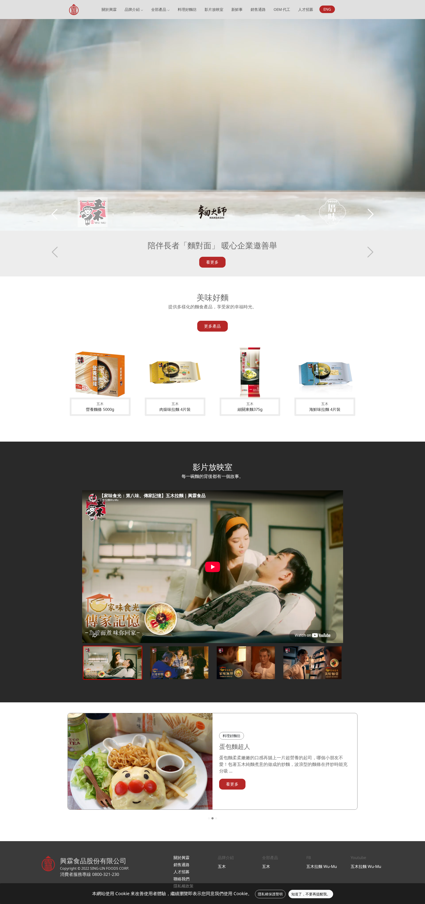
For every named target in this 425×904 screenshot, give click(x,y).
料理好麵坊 (187, 9)
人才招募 (305, 9)
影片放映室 (214, 9)
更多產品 (212, 326)
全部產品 (159, 9)
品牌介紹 (133, 9)
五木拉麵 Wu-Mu (321, 866)
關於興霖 (109, 9)
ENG (327, 9)
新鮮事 (237, 9)
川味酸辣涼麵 (237, 746)
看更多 (212, 262)
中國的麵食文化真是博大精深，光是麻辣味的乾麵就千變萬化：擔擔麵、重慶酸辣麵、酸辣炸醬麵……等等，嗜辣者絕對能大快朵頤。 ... (284, 764)
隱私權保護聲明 (270, 894)
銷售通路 (258, 9)
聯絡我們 (181, 878)
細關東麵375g (250, 409)
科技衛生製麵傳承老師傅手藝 (212, 245)
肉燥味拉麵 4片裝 (175, 409)
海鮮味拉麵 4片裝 (324, 409)
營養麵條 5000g (100, 409)
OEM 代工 (282, 9)
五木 (222, 866)
